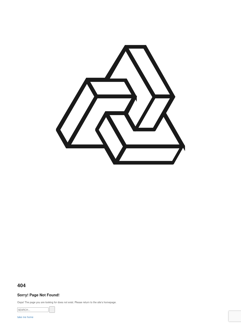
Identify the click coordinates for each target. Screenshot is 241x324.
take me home (25, 317)
